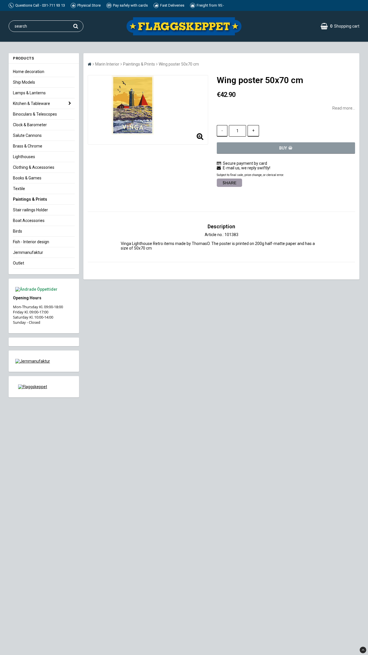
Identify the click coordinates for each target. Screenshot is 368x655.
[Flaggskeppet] (44, 386)
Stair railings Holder (30, 210)
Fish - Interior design (31, 242)
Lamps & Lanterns (29, 93)
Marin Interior (107, 64)
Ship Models (24, 82)
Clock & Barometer (30, 124)
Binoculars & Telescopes (35, 114)
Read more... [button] (343, 108)
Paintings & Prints (30, 199)
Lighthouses (24, 156)
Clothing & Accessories (33, 167)
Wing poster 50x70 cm (179, 64)
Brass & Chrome (27, 146)
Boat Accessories (29, 220)
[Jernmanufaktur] (44, 361)
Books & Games (27, 178)
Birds (17, 231)
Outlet (18, 263)
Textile (19, 188)
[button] (340, 26)
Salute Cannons (27, 135)
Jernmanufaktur (28, 252)
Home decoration (28, 71)
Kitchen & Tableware (31, 103)
